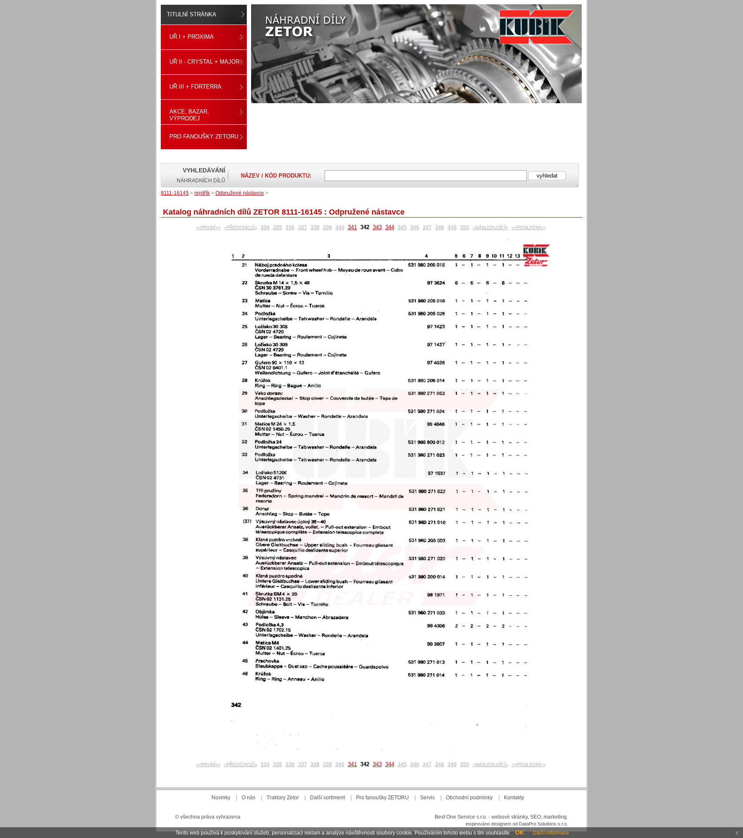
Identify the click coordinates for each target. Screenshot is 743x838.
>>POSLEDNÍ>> (529, 227)
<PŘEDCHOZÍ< (240, 227)
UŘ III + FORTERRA (195, 86)
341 (352, 227)
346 (414, 227)
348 (439, 227)
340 (339, 227)
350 (464, 227)
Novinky (221, 798)
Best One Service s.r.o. (461, 817)
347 (427, 227)
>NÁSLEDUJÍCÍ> (490, 227)
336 (290, 227)
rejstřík (202, 193)
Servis (427, 798)
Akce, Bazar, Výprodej (189, 115)
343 (377, 227)
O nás (248, 798)
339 (327, 227)
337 (302, 227)
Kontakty (514, 798)
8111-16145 (175, 193)
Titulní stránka (191, 14)
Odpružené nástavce (239, 193)
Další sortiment (327, 798)
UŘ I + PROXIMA (191, 37)
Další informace (551, 833)
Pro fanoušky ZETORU (203, 136)
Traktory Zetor (283, 798)
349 (452, 227)
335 (277, 227)
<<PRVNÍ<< (208, 227)
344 (389, 227)
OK (519, 832)
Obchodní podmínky (469, 798)
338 (314, 227)
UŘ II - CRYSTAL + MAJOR (204, 61)
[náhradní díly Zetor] (416, 53)
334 (265, 227)
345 (402, 227)
